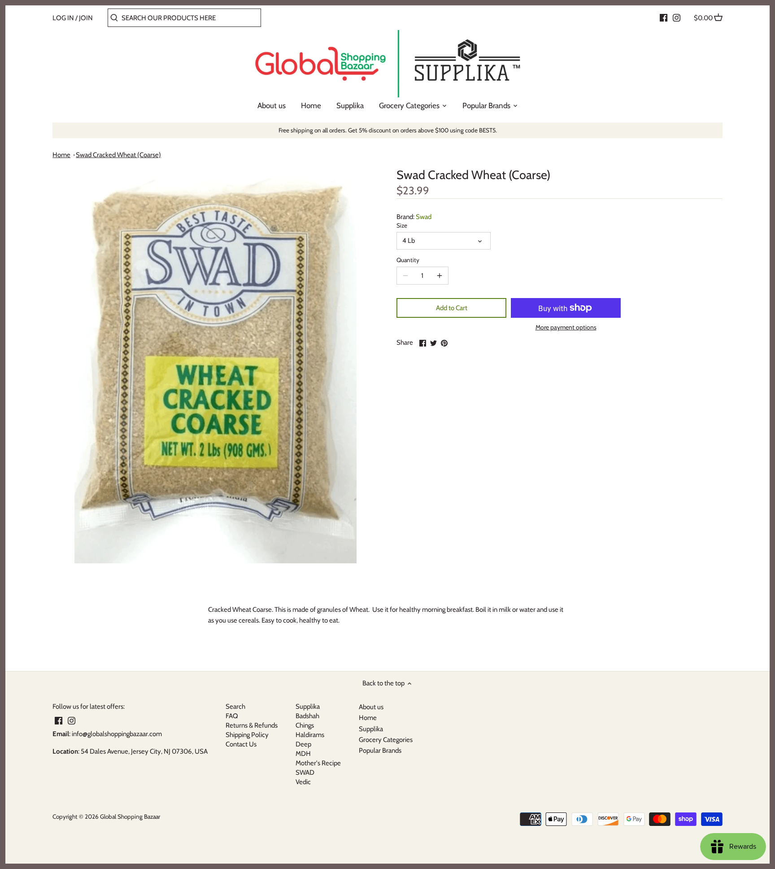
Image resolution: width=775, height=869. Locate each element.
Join (86, 18)
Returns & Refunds (252, 725)
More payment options (566, 327)
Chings (305, 725)
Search (235, 706)
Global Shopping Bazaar (130, 816)
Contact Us (241, 744)
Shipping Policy (247, 735)
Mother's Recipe (318, 763)
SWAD (305, 772)
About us (371, 707)
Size (401, 225)
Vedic (303, 782)
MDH (303, 754)
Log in (63, 18)
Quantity (407, 259)
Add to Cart (451, 308)
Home (61, 155)
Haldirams (310, 735)
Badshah (307, 716)
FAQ (232, 716)
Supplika (308, 706)
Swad (423, 217)
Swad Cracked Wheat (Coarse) (118, 155)
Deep (303, 744)
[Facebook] (663, 17)
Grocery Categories (386, 740)
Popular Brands (380, 750)
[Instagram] (676, 17)
